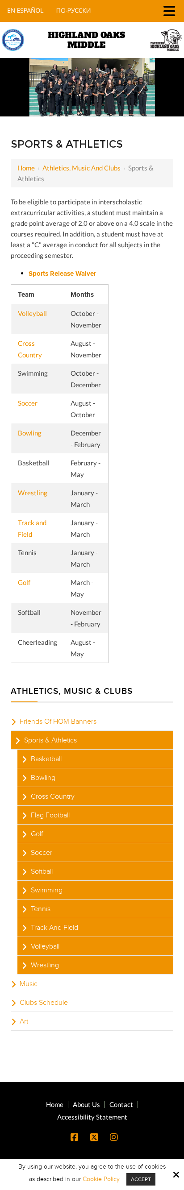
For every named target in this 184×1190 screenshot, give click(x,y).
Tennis (40, 909)
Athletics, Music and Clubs (81, 168)
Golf (24, 582)
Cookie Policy (101, 1179)
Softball (42, 871)
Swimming (47, 890)
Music (29, 984)
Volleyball (32, 313)
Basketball (46, 759)
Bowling (30, 433)
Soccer (28, 403)
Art (24, 1021)
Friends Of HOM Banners (58, 721)
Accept (141, 1179)
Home (26, 168)
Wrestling (32, 493)
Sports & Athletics (50, 740)
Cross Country (53, 796)
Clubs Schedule (44, 1003)
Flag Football (50, 815)
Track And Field (54, 928)
